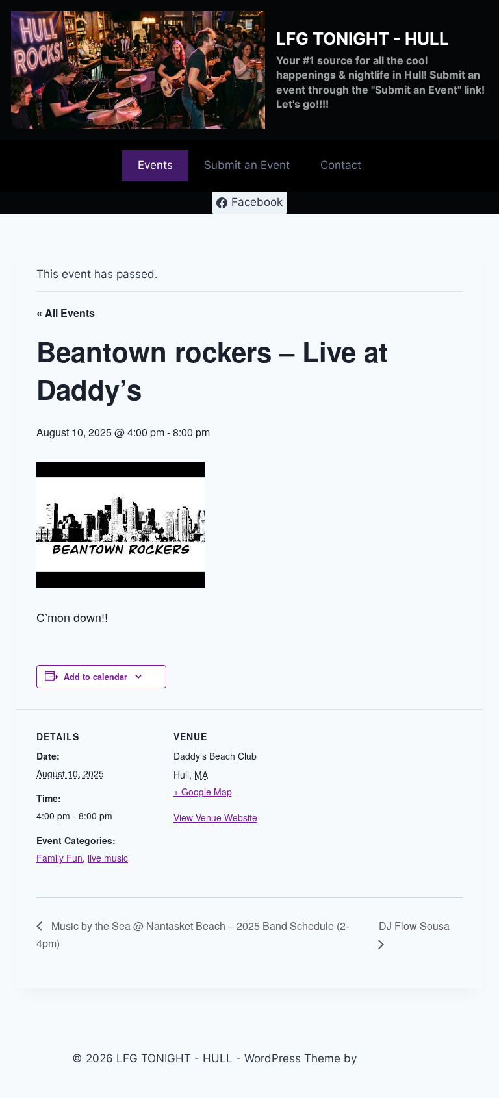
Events (155, 164)
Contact (340, 164)
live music (108, 857)
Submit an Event (247, 164)
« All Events (65, 312)
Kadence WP (393, 1058)
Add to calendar (95, 676)
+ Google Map (202, 791)
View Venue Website (215, 817)
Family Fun (59, 857)
